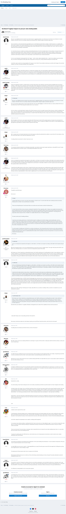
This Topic (60, 5)
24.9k (6, 77)
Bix (6, 175)
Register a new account (18, 495)
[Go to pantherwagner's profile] (6, 242)
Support (11, 5)
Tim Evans (6, 145)
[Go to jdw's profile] (6, 382)
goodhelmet (6, 351)
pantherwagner (5, 238)
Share (55, 32)
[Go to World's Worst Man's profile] (6, 369)
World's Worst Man (6, 365)
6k (6, 197)
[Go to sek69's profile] (6, 72)
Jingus (5, 95)
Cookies (35, 511)
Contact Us (31, 511)
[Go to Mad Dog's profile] (6, 342)
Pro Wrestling (13, 32)
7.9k (6, 387)
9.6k (6, 91)
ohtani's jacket (6, 82)
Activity (7, 5)
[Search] (64, 5)
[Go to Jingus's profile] (6, 99)
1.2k (6, 247)
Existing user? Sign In (55, 2)
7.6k (6, 347)
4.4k (6, 154)
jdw (6, 378)
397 (6, 374)
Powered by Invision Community (33, 512)
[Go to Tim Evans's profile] (6, 149)
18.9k (6, 360)
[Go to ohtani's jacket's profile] (6, 86)
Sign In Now (48, 495)
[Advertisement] (33, 16)
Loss (6, 407)
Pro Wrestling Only (6, 2)
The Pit (41, 103)
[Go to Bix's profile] (6, 178)
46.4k (6, 416)
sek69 (6, 68)
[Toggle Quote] (12, 98)
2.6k (6, 104)
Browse (3, 5)
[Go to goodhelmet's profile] (6, 355)
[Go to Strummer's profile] (6, 192)
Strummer (6, 188)
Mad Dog (6, 338)
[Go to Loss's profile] (6, 411)
